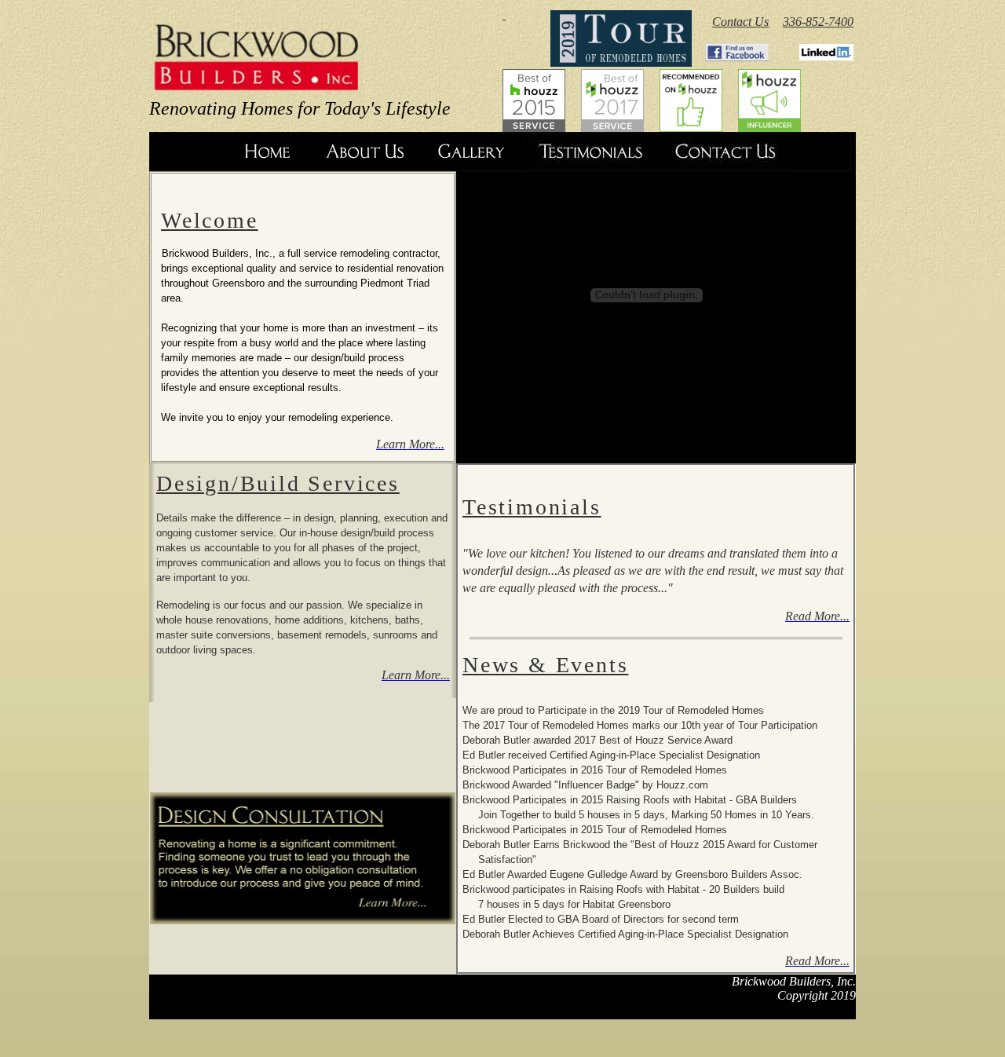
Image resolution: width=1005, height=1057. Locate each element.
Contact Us (740, 21)
